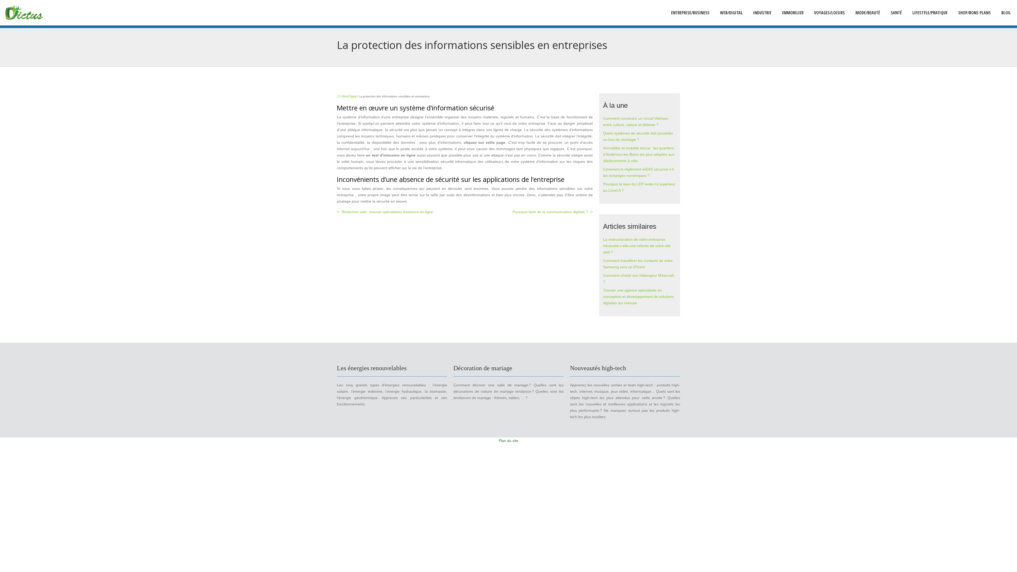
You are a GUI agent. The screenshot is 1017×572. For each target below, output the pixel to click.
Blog (1005, 13)
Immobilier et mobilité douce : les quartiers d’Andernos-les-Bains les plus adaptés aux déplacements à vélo (638, 154)
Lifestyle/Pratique (930, 13)
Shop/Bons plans (974, 13)
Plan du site (508, 441)
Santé (896, 13)
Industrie (762, 13)
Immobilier (793, 13)
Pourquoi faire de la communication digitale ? (550, 212)
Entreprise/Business (690, 13)
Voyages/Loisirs (829, 13)
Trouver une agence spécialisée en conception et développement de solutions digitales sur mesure (638, 296)
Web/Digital (731, 13)
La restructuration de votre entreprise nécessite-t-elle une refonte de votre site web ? (637, 245)
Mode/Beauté (867, 13)
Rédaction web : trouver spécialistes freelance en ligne (387, 212)
